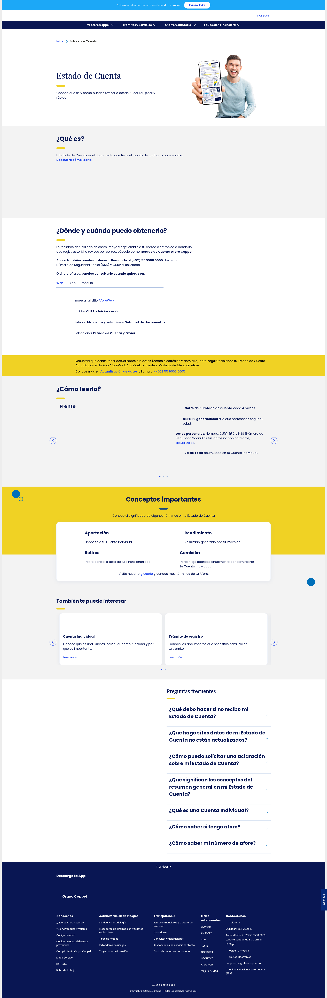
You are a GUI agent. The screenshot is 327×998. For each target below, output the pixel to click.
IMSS (203, 939)
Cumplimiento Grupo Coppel (73, 951)
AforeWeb (106, 300)
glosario (147, 574)
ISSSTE (204, 945)
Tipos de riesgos (108, 938)
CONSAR (206, 927)
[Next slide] (274, 440)
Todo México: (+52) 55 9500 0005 (246, 935)
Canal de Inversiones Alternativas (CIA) (245, 971)
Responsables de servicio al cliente (174, 945)
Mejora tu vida (209, 971)
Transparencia (164, 916)
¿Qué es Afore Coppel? (70, 922)
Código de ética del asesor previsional (72, 943)
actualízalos (185, 443)
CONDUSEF (207, 952)
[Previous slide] (53, 440)
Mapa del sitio (64, 957)
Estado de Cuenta (83, 41)
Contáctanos (236, 916)
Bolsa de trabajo (65, 970)
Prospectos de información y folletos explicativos (121, 930)
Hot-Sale (61, 964)
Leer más (70, 657)
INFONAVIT (207, 958)
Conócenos (64, 916)
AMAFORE (206, 933)
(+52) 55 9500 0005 (169, 371)
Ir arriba (162, 867)
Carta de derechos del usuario (172, 951)
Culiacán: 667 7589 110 (239, 929)
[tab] (159, 476)
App (72, 283)
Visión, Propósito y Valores (71, 929)
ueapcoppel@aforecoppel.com (244, 963)
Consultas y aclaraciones (169, 938)
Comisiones (161, 932)
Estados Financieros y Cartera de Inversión (173, 924)
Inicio (60, 41)
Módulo (87, 283)
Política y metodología (112, 922)
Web (59, 283)
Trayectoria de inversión (113, 951)
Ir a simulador (197, 5)
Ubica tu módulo (239, 950)
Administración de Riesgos (118, 916)
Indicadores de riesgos (112, 945)
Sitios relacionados (211, 918)
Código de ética (65, 935)
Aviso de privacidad (163, 985)
